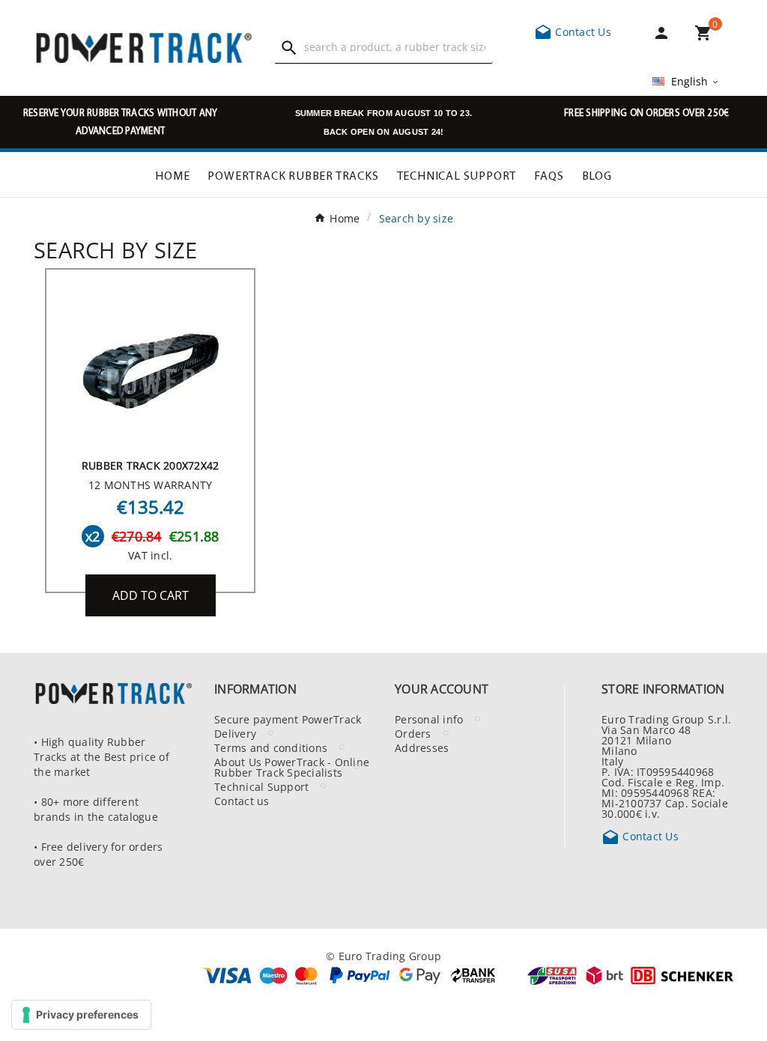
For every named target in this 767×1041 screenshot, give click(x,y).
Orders (413, 733)
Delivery (235, 733)
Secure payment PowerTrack (287, 719)
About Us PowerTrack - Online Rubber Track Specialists (291, 766)
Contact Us (572, 31)
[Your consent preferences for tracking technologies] (81, 1015)
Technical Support (261, 786)
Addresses (422, 747)
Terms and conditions (270, 747)
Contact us (242, 800)
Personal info (429, 719)
